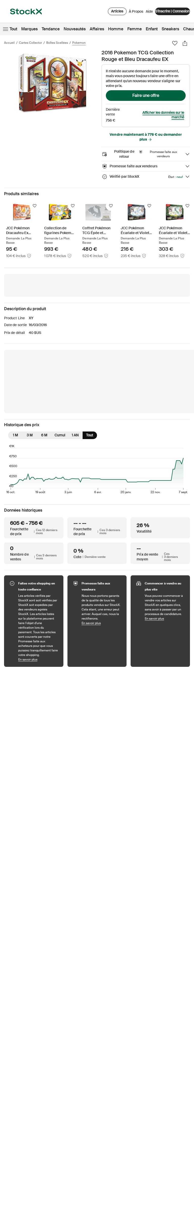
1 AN (75, 435)
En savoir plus (38, 659)
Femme (134, 29)
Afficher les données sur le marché (163, 115)
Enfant (152, 29)
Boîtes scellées (57, 43)
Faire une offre (145, 95)
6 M (44, 435)
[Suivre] (35, 206)
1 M (15, 435)
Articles (117, 11)
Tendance (51, 29)
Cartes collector (30, 43)
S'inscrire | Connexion (172, 11)
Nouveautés (75, 29)
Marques (29, 29)
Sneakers (170, 29)
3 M (30, 435)
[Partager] (185, 43)
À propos (136, 12)
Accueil (9, 43)
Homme (115, 29)
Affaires (97, 29)
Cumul (60, 435)
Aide (149, 11)
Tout (13, 29)
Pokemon (79, 43)
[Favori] (175, 43)
